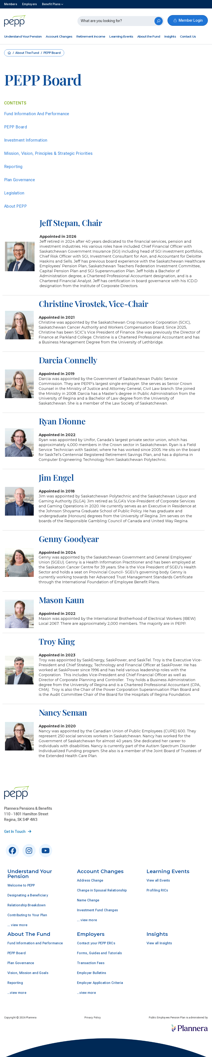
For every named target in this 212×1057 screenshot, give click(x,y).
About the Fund (148, 36)
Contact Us (188, 36)
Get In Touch (15, 831)
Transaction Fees (90, 963)
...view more (16, 993)
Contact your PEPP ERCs (96, 943)
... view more (17, 925)
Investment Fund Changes (97, 910)
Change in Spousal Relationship (102, 890)
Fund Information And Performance (36, 113)
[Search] (158, 21)
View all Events (158, 880)
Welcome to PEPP (21, 885)
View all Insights (159, 943)
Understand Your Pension (23, 36)
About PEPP (15, 206)
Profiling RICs (157, 890)
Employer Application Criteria (100, 983)
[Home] (15, 21)
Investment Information (25, 140)
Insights (170, 36)
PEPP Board (15, 126)
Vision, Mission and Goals (27, 973)
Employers (91, 934)
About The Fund (27, 52)
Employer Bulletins (91, 973)
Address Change (90, 880)
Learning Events (121, 36)
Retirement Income (90, 36)
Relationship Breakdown (26, 905)
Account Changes (59, 36)
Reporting (13, 166)
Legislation (14, 193)
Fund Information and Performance (35, 943)
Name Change (88, 900)
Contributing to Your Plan (27, 915)
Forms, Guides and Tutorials (99, 953)
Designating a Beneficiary (27, 895)
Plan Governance (19, 179)
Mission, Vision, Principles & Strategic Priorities (48, 153)
